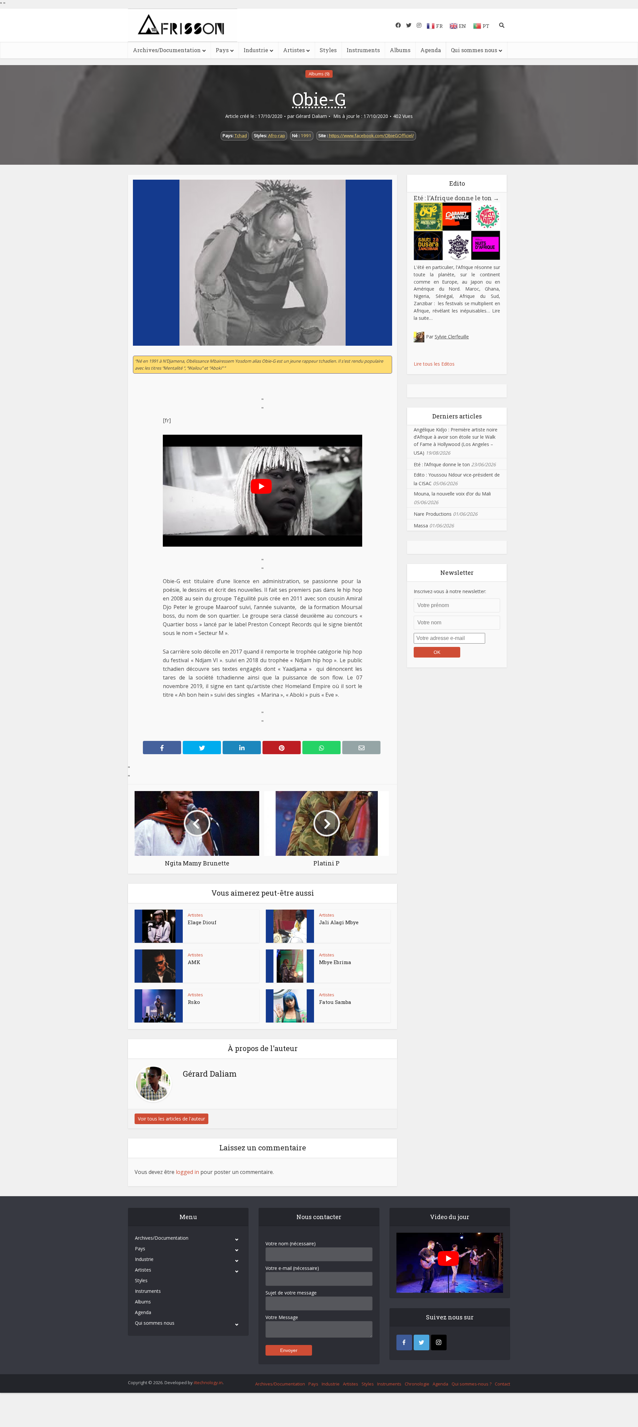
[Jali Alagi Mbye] (290, 926)
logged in (187, 1172)
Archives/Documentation (167, 49)
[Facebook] (404, 1342)
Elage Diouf (202, 922)
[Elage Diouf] (158, 926)
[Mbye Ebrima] (290, 966)
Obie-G (319, 99)
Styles (328, 49)
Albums (400, 49)
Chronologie (417, 1384)
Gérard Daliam (311, 116)
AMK (194, 962)
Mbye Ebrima (335, 962)
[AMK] (158, 966)
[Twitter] (421, 1342)
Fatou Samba (335, 1002)
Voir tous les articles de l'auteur (171, 1118)
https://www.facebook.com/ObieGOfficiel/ (371, 135)
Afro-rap (276, 135)
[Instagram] (439, 1342)
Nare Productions (433, 514)
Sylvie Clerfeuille (452, 336)
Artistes (294, 49)
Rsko (194, 1002)
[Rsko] (158, 1006)
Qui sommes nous (474, 49)
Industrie (256, 49)
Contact (502, 1384)
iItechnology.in (208, 1382)
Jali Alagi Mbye (339, 922)
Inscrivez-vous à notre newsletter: (450, 591)
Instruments (363, 49)
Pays (222, 49)
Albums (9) (319, 74)
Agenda (430, 49)
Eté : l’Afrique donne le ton (456, 198)
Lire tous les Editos (434, 364)
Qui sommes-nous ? (471, 1384)
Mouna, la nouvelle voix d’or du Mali (452, 494)
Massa (421, 525)
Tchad (241, 135)
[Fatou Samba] (290, 1006)
